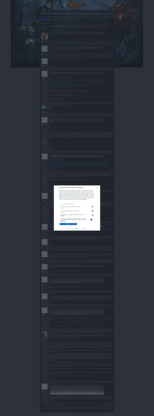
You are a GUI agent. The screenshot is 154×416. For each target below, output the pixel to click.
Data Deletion (70, 228)
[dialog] (77, 208)
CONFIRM (68, 224)
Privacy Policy (83, 228)
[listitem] (77, 204)
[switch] (91, 206)
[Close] (98, 188)
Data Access (77, 228)
